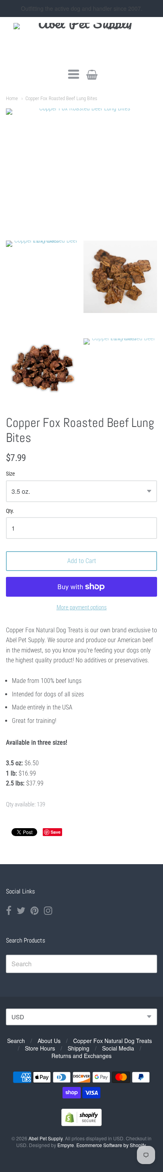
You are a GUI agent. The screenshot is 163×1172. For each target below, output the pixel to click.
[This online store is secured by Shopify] (81, 1123)
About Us (49, 1041)
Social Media (118, 1048)
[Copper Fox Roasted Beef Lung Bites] (43, 286)
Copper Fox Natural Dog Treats (112, 1041)
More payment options (82, 607)
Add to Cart (81, 561)
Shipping (78, 1048)
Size (10, 474)
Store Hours (40, 1048)
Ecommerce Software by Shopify (111, 1145)
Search (16, 1041)
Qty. (10, 511)
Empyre (65, 1145)
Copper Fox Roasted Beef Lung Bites (61, 98)
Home (12, 98)
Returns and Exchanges (81, 1056)
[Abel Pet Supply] (81, 42)
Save (56, 832)
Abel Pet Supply (45, 1138)
